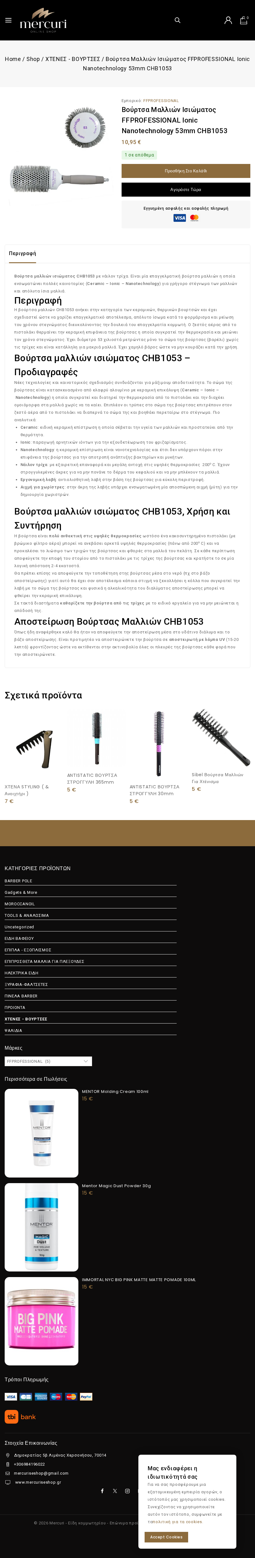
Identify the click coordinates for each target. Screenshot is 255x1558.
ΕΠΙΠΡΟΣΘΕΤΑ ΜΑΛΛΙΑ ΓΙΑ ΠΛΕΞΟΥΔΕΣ (44, 961)
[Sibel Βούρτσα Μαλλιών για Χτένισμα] (221, 738)
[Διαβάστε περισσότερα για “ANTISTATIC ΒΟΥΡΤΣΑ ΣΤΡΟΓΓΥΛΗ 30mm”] (159, 765)
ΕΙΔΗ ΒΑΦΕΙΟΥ (19, 938)
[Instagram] (127, 1491)
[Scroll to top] (240, 1524)
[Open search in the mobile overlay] (177, 20)
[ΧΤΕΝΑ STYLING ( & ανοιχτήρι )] (34, 744)
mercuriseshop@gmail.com (41, 1473)
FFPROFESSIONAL (161, 100)
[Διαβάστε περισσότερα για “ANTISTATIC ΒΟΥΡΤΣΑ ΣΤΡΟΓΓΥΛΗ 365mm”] (96, 754)
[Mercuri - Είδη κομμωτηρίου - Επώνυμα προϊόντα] (43, 20)
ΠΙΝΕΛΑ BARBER (21, 996)
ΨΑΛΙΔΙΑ (13, 1030)
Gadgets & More (21, 892)
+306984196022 (29, 1464)
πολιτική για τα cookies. (178, 1521)
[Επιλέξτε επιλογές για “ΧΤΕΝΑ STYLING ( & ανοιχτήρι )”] (34, 765)
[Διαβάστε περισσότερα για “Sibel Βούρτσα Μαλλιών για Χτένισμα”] (221, 753)
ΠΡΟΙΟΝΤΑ (15, 1007)
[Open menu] (8, 20)
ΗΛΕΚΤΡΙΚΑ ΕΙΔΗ (22, 973)
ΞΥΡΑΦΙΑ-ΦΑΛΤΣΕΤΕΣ (26, 984)
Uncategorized (19, 927)
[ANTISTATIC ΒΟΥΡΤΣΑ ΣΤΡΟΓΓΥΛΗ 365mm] (96, 738)
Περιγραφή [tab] (22, 253)
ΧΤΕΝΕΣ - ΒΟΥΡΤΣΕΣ (26, 1019)
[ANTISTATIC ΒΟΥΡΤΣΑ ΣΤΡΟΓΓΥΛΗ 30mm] (159, 744)
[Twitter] (115, 1491)
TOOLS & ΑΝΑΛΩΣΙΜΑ (27, 915)
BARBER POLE (18, 881)
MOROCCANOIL (20, 904)
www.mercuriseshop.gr (37, 1482)
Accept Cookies (166, 1537)
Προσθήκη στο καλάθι (186, 171)
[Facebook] (102, 1491)
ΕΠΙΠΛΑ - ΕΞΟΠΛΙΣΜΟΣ (28, 950)
